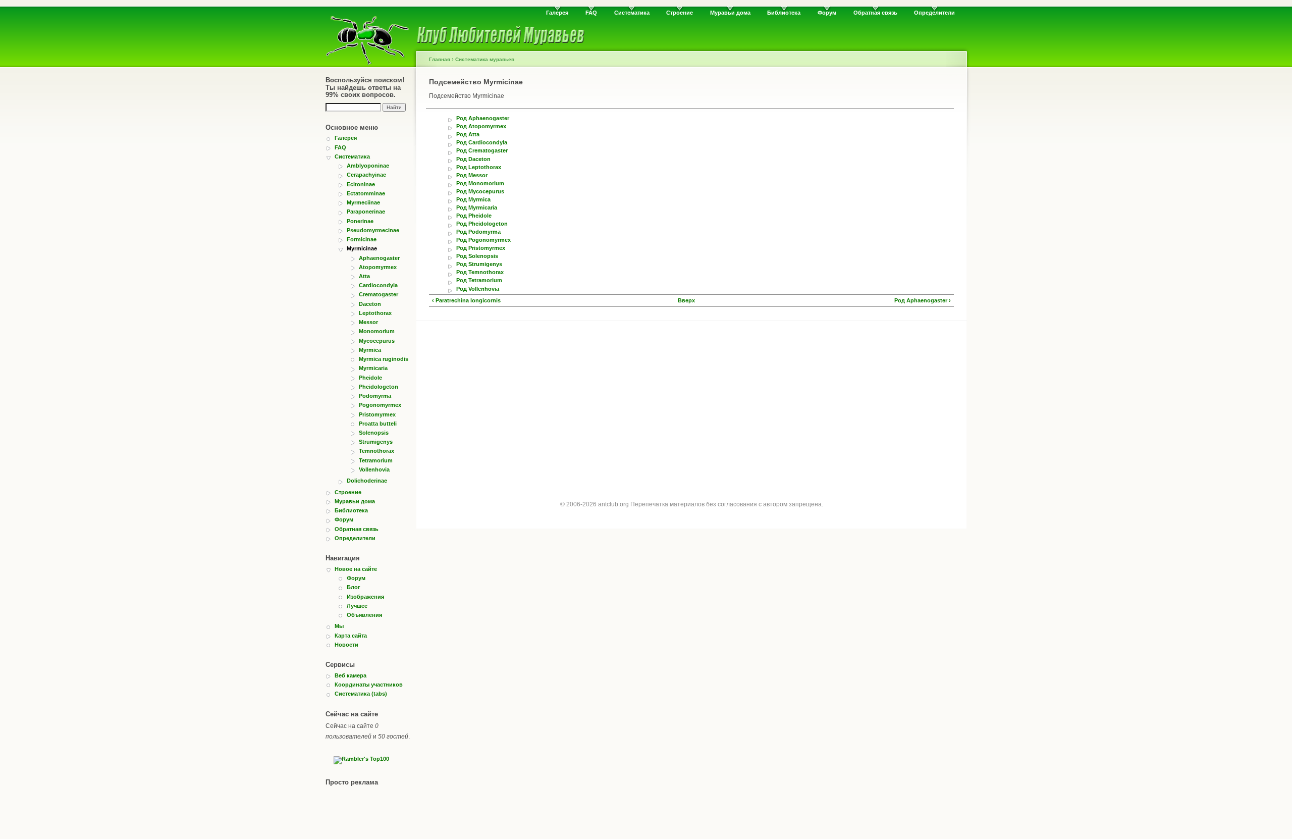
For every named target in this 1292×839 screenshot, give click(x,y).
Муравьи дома (730, 13)
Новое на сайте (356, 569)
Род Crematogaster (482, 150)
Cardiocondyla (378, 285)
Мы (339, 626)
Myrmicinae (362, 248)
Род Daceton (473, 159)
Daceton (370, 304)
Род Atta (467, 134)
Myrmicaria (373, 368)
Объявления (364, 615)
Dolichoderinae (367, 481)
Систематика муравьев (484, 59)
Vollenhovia (374, 469)
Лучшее (357, 606)
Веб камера (350, 675)
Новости (346, 645)
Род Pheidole (474, 216)
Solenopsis (374, 433)
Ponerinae (360, 221)
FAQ (591, 13)
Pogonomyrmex (380, 405)
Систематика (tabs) (361, 694)
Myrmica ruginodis (383, 359)
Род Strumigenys (479, 264)
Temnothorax (376, 451)
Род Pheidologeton (482, 224)
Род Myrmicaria (476, 208)
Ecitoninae (361, 184)
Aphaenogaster (379, 258)
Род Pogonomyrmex (483, 240)
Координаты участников (369, 684)
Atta (364, 276)
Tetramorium (376, 460)
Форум (827, 13)
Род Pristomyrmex (480, 248)
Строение (679, 13)
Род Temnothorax (480, 272)
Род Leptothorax (478, 167)
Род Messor (472, 175)
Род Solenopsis (477, 256)
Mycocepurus (377, 341)
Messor (368, 322)
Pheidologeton (378, 387)
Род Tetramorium (479, 280)
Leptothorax (375, 313)
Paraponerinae (366, 211)
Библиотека (783, 13)
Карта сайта (351, 636)
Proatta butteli (378, 424)
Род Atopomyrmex (481, 126)
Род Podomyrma (478, 232)
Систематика (632, 13)
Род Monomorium (480, 183)
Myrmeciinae (363, 202)
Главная (439, 59)
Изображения (365, 597)
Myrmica (370, 350)
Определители (934, 13)
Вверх (686, 300)
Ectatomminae (366, 193)
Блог (353, 587)
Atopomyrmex (378, 267)
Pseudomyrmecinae (373, 230)
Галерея (557, 13)
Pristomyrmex (377, 414)
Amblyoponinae (368, 166)
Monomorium (377, 331)
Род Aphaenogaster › (922, 300)
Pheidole (370, 378)
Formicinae (361, 239)
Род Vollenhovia (477, 289)
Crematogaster (378, 294)
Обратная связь (875, 13)
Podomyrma (375, 396)
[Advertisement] (691, 401)
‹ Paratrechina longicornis (466, 300)
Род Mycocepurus (480, 191)
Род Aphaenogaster (482, 118)
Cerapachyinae (366, 175)
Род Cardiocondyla (481, 142)
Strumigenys (376, 442)
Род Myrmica (473, 199)
